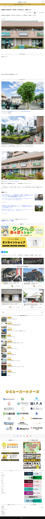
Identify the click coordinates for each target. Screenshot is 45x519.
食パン (40, 255)
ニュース (2, 474)
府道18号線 (27, 255)
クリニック (3, 483)
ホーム (2, 472)
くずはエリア (5, 255)
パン (10, 255)
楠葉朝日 (31, 255)
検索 (42, 312)
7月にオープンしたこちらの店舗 (11, 181)
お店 (2, 480)
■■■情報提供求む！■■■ (7, 220)
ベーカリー (14, 255)
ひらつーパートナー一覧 (5, 450)
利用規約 (2, 508)
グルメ (2, 477)
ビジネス (2, 486)
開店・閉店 (42, 12)
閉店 (36, 255)
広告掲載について (4, 512)
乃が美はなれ (20, 255)
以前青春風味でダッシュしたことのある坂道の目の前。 (19, 111)
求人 (2, 488)
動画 (2, 481)
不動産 (2, 489)
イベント (2, 485)
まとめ (2, 478)
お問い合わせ (3, 492)
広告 (2, 491)
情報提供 (2, 506)
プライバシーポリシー (4, 509)
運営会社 (2, 511)
